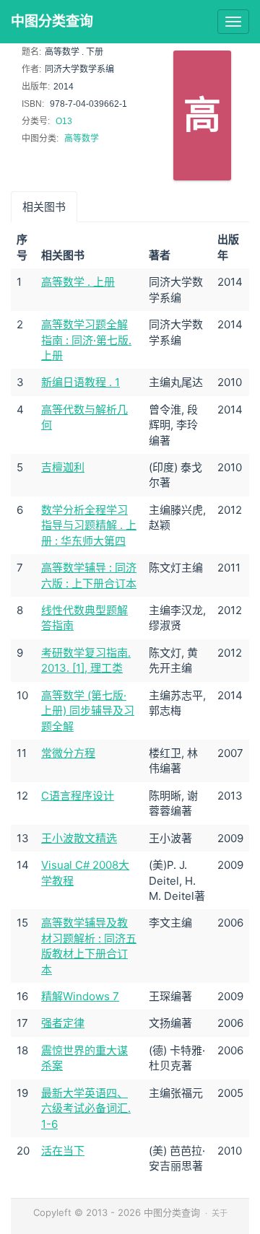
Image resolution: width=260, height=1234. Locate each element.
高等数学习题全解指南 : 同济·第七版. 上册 (86, 340)
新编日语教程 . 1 (80, 382)
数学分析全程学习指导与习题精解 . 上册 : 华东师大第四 (88, 525)
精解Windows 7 (80, 996)
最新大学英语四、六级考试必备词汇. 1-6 (86, 1108)
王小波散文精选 (79, 838)
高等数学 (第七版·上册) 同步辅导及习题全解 (87, 710)
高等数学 (81, 139)
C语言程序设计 (77, 795)
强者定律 (62, 1023)
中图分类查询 (52, 21)
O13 (64, 121)
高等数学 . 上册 (78, 282)
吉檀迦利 (62, 467)
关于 (220, 1213)
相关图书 (44, 207)
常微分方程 (68, 753)
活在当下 (62, 1151)
